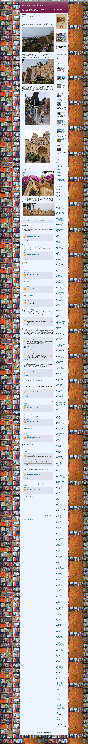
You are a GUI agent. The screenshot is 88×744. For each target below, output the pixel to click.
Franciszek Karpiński (60, 297)
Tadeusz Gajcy (59, 595)
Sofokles (58, 557)
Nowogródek (59, 503)
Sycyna (58, 580)
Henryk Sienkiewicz (60, 323)
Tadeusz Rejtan (59, 597)
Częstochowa (59, 269)
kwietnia (59, 176)
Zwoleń (58, 673)
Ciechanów (58, 259)
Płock (58, 523)
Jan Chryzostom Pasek (60, 344)
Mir (57, 480)
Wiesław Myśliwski (60, 636)
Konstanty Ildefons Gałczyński (61, 411)
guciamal (25, 328)
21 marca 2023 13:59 (34, 459)
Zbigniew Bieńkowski (60, 665)
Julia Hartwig (59, 385)
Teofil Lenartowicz (60, 603)
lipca (59, 172)
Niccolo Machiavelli (60, 494)
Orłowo (58, 512)
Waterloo (58, 626)
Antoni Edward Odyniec (60, 220)
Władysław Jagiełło (60, 648)
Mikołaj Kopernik (59, 475)
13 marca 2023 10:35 (31, 363)
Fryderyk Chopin (59, 300)
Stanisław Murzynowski (60, 569)
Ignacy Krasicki (59, 333)
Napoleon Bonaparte (60, 489)
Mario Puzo (58, 466)
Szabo (58, 583)
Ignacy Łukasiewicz (60, 334)
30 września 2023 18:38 (29, 496)
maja (59, 175)
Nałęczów (58, 488)
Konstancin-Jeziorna (60, 410)
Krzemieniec (59, 427)
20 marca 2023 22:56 (30, 444)
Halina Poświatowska (60, 322)
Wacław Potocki (59, 621)
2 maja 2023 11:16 (37, 489)
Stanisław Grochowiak (60, 568)
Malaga (32, 222)
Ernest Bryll (59, 287)
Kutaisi (58, 429)
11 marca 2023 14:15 (31, 309)
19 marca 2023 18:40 (37, 421)
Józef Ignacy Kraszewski (60, 380)
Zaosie (58, 662)
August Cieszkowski (60, 229)
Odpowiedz (25, 232)
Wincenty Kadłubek (60, 642)
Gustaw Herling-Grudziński (61, 321)
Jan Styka (58, 358)
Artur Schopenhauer (60, 225)
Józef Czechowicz (59, 379)
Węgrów (58, 632)
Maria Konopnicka (59, 462)
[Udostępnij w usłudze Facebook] (42, 220)
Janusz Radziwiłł (59, 366)
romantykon (59, 543)
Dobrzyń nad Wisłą (60, 276)
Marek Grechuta (59, 458)
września (59, 169)
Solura (58, 561)
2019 (58, 192)
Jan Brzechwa (59, 343)
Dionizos (58, 275)
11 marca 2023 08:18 (30, 295)
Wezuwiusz (58, 631)
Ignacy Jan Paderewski (60, 332)
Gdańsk (58, 305)
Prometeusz (58, 535)
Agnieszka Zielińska (30, 236)
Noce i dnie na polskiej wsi (63, 68)
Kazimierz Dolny (59, 401)
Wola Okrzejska (59, 654)
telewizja (58, 602)
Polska (58, 527)
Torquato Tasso (59, 607)
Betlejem (58, 236)
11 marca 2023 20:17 (30, 328)
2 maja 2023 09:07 (34, 481)
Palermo (58, 515)
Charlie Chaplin (59, 257)
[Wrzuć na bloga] (40, 220)
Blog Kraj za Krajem (60, 682)
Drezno (58, 277)
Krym (58, 424)
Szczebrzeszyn (59, 585)
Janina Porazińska (59, 361)
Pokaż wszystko (64, 722)
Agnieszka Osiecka (60, 208)
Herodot (58, 326)
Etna (57, 288)
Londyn (58, 441)
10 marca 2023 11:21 (30, 262)
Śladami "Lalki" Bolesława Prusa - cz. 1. (63, 94)
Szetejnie (58, 586)
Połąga (58, 528)
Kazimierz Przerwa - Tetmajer (61, 402)
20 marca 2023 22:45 (30, 428)
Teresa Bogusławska (60, 606)
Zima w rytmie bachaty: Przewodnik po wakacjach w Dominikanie (61, 684)
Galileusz (58, 304)
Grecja (58, 315)
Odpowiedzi (27, 234)
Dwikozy (58, 280)
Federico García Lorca (60, 292)
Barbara (58, 231)
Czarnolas (58, 265)
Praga (58, 532)
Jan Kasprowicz (59, 349)
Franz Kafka (59, 299)
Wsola (58, 657)
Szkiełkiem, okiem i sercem (61, 687)
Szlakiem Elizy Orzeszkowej (63, 139)
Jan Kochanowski (59, 350)
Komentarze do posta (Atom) (29, 519)
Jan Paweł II (59, 355)
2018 (58, 193)
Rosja (58, 544)
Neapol (58, 493)
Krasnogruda (59, 421)
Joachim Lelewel (59, 375)
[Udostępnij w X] (41, 220)
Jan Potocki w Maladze (61, 181)
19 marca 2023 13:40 (31, 399)
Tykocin (58, 613)
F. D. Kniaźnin (59, 289)
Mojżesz (58, 482)
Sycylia (58, 579)
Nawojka (58, 492)
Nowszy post (24, 517)
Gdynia (58, 306)
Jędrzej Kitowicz (59, 373)
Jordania (58, 378)
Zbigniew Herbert (59, 666)
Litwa (58, 440)
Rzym (58, 549)
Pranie (58, 533)
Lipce (58, 438)
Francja (58, 298)
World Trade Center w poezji (63, 77)
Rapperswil (58, 540)
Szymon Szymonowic (60, 589)
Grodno (58, 316)
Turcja (58, 612)
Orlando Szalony (59, 511)
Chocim (58, 258)
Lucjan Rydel (59, 445)
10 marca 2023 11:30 (30, 281)
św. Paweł (58, 591)
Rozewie (58, 545)
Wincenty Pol (59, 643)
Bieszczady (58, 242)
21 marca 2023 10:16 (37, 437)
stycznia (59, 186)
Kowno (58, 416)
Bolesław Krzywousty (60, 246)
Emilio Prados (59, 286)
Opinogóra (58, 510)
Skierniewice (59, 555)
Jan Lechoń (58, 351)
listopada (59, 166)
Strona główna (37, 517)
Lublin (58, 444)
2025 (58, 161)
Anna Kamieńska (59, 219)
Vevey (58, 620)
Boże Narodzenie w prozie (63, 148)
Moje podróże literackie (33, 4)
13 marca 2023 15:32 (37, 371)
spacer (58, 563)
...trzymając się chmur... (61, 704)
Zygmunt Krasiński (60, 677)
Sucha (58, 575)
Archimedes (59, 224)
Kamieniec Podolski (60, 396)
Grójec (58, 317)
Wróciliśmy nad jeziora (60, 720)
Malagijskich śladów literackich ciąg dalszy (61, 180)
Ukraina (58, 614)
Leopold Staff (59, 434)
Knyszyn (58, 409)
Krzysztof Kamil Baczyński (61, 428)
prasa (58, 534)
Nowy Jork (58, 504)
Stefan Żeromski (59, 574)
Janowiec (58, 362)
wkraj (25, 243)
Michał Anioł (59, 471)
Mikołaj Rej (59, 476)
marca (59, 178)
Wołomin (58, 655)
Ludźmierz (58, 446)
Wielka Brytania (59, 635)
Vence (58, 619)
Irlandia (58, 340)
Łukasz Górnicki (59, 450)
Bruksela (58, 253)
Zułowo (58, 671)
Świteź (58, 592)
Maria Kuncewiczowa (60, 463)
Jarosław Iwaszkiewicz (60, 367)
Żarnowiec (58, 678)
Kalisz (58, 395)
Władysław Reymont (60, 649)
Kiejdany (58, 405)
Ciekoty (58, 260)
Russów (58, 546)
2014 (58, 199)
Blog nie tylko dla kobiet (60, 63)
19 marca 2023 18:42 (37, 391)
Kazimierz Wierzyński (60, 404)
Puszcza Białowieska (60, 538)
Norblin (58, 500)
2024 (58, 162)
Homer (58, 328)
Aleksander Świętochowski (61, 213)
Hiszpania (26, 222)
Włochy (58, 651)
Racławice (58, 539)
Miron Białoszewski (60, 481)
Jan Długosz (59, 346)
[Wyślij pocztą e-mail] (39, 220)
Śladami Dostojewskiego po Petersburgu (63, 121)
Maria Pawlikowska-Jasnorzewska (60, 465)
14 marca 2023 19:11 (33, 346)
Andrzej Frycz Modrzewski (61, 217)
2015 (58, 198)
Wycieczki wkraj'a (60, 707)
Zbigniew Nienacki (60, 667)
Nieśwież (58, 499)
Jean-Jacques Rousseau (60, 368)
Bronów (58, 252)
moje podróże (59, 711)
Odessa (58, 506)
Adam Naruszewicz (60, 206)
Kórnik (58, 418)
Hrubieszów (59, 329)
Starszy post (51, 517)
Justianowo (58, 391)
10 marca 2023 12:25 (37, 274)
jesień (58, 372)
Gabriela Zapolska (59, 303)
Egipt (58, 281)
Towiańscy (58, 609)
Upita (58, 615)
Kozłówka (58, 417)
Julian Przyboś (59, 386)
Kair (57, 392)
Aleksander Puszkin (60, 212)
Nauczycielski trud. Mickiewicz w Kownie (63, 113)
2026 (58, 159)
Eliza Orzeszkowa (59, 283)
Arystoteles (58, 226)
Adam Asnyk (59, 203)
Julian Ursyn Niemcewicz (60, 389)
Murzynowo (59, 486)
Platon (58, 522)
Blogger (50, 732)
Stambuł (58, 567)
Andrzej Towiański (60, 218)
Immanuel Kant (59, 338)
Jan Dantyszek (59, 345)
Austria (58, 230)
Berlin (58, 235)
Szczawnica (58, 584)
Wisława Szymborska (60, 644)
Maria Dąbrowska (59, 461)
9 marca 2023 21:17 (29, 243)
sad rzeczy (58, 719)
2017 (58, 195)
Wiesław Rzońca (59, 637)
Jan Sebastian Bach (60, 357)
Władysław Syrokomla (60, 650)
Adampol (58, 207)
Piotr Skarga (59, 521)
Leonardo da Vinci (59, 433)
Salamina (58, 550)
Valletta (58, 618)
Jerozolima (58, 369)
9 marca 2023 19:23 (37, 236)
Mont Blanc (58, 483)
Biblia (58, 240)
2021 (58, 189)
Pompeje (58, 529)
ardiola (25, 444)
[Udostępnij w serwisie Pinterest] (43, 220)
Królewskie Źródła (60, 423)
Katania (58, 397)
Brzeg (58, 254)
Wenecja (58, 629)
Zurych (58, 672)
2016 (58, 196)
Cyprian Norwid (59, 264)
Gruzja (58, 320)
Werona (58, 630)
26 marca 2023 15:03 (37, 474)
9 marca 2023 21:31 (37, 254)
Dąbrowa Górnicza (60, 274)
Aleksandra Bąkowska (60, 214)
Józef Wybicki (59, 384)
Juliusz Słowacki (59, 390)
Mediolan (58, 469)
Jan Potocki (29, 222)
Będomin (58, 237)
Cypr (58, 263)
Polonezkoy (58, 526)
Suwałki (58, 578)
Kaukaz (58, 398)
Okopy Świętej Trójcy (60, 509)
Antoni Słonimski (59, 223)
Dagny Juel (58, 270)
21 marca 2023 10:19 (37, 455)
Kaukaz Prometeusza (63, 85)
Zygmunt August (59, 674)
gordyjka (25, 281)
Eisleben (58, 282)
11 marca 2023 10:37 (37, 302)
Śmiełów (58, 590)
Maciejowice (59, 451)
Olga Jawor (26, 309)
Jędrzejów (58, 374)
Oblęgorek (58, 505)
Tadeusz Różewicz (59, 598)
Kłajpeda (58, 408)
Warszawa (58, 624)
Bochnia (58, 243)
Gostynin (58, 312)
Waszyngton (59, 625)
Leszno (58, 435)
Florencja (58, 294)
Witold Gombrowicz (60, 645)
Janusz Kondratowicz (60, 363)
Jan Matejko (59, 352)
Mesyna (58, 470)
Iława (58, 335)
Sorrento (58, 562)
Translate (63, 55)
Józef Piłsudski (59, 381)
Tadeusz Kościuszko (60, 596)
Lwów (58, 447)
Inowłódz (58, 339)
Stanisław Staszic (59, 572)
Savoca (58, 552)
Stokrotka (25, 262)
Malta (58, 453)
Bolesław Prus (59, 248)
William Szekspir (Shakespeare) (61, 638)
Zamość (58, 660)
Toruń (58, 608)
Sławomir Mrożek (59, 556)
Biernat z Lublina (59, 241)
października (60, 168)
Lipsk (58, 439)
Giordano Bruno (59, 310)
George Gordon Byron (60, 309)
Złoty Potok (59, 668)
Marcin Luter (59, 456)
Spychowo (58, 566)
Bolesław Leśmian (59, 247)
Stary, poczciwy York (60, 705)
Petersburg (58, 517)
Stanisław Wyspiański (60, 573)
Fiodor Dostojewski (60, 293)
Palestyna (58, 516)
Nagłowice (58, 487)
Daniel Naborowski (60, 271)
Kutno (58, 430)
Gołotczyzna (59, 311)
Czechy (58, 266)
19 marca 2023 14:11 (37, 407)
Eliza (25, 496)
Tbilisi (58, 601)
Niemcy (58, 498)
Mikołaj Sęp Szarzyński (60, 477)
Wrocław (58, 656)
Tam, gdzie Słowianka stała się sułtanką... (63, 130)
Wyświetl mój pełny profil (60, 50)
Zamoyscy (58, 661)
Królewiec (58, 422)
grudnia (59, 165)
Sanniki (58, 551)
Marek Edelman (59, 457)
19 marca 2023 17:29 (34, 414)
